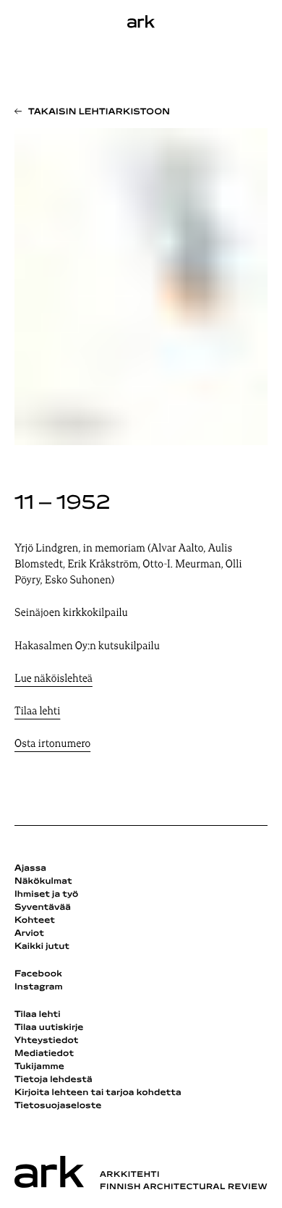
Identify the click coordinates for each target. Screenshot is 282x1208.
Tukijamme (39, 1067)
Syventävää (42, 907)
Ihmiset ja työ (46, 894)
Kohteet (34, 920)
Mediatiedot (44, 1053)
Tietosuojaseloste (58, 1106)
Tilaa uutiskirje (49, 1027)
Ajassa (30, 868)
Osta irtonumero (52, 744)
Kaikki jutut (41, 946)
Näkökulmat (43, 881)
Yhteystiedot (46, 1040)
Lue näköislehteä (53, 679)
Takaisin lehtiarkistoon (99, 112)
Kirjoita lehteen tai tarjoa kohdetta (97, 1093)
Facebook (38, 974)
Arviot (29, 933)
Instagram (38, 987)
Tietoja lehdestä (53, 1080)
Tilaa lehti (37, 711)
